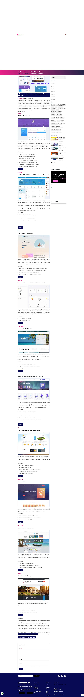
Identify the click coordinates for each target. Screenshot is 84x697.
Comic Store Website (53, 108)
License (47, 691)
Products (36, 34)
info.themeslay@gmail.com (59, 691)
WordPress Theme (58, 130)
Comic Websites (59, 108)
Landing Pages (53, 91)
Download (20, 227)
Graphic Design (53, 86)
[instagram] (65, 676)
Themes (42, 34)
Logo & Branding (36, 684)
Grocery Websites (59, 114)
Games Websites (60, 111)
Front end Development (37, 691)
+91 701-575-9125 (58, 688)
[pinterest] (59, 676)
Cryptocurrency (63, 108)
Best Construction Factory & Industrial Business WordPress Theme (62, 153)
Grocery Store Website (53, 114)
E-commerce (52, 83)
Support (47, 692)
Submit (21, 669)
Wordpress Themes (53, 132)
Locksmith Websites (62, 117)
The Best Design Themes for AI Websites (62, 143)
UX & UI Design (53, 96)
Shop (32, 34)
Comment (20, 648)
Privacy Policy (48, 687)
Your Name (20, 659)
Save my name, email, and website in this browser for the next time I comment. (29, 666)
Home (19, 73)
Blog (52, 34)
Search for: (53, 77)
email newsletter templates (54, 111)
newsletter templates (53, 120)
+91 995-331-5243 (58, 689)
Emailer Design (53, 84)
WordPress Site (36, 687)
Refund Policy (48, 695)
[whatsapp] (2, 693)
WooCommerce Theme (58, 129)
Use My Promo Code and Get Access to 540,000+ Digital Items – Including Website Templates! (62, 138)
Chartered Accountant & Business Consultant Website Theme (62, 158)
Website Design (53, 126)
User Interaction (63, 123)
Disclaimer (47, 688)
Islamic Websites (53, 117)
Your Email (20, 663)
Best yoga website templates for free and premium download (28, 634)
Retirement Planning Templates (60, 120)
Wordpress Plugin (53, 130)
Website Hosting (58, 126)
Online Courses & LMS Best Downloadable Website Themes (62, 148)
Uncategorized (53, 94)
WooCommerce (53, 99)
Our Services (47, 34)
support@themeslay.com (58, 692)
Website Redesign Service (54, 127)
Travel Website (57, 123)
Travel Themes (53, 123)
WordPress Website (59, 132)
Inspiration (52, 89)
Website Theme (53, 129)
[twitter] (62, 676)
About (47, 684)
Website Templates (27, 73)
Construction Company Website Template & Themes (27, 637)
